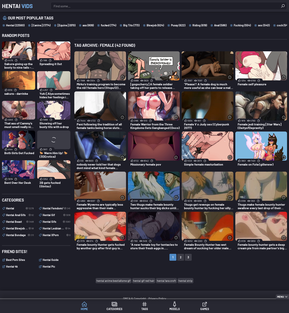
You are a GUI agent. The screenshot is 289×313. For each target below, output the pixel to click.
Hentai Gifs (56, 221)
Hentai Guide (51, 259)
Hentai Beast (20, 221)
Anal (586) (220, 25)
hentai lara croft (166, 280)
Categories (114, 309)
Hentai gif (56, 215)
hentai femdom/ (56, 208)
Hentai (17, 6)
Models (174, 309)
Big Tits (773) (131, 25)
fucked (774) (108, 25)
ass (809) (88, 25)
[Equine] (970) (66, 25)
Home (84, 309)
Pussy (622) (178, 25)
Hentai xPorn (56, 235)
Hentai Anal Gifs (20, 215)
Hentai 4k (12, 266)
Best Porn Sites (15, 259)
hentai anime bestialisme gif (114, 280)
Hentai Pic (49, 266)
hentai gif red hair (143, 280)
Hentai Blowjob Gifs (20, 228)
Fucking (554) (242, 25)
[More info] (122, 77)
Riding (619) (199, 25)
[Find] (283, 6)
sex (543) (264, 25)
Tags (144, 309)
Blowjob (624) (155, 25)
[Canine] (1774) (41, 25)
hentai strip (185, 280)
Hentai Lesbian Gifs (56, 228)
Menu (280, 296)
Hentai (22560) (15, 25)
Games (204, 309)
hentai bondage (20, 235)
